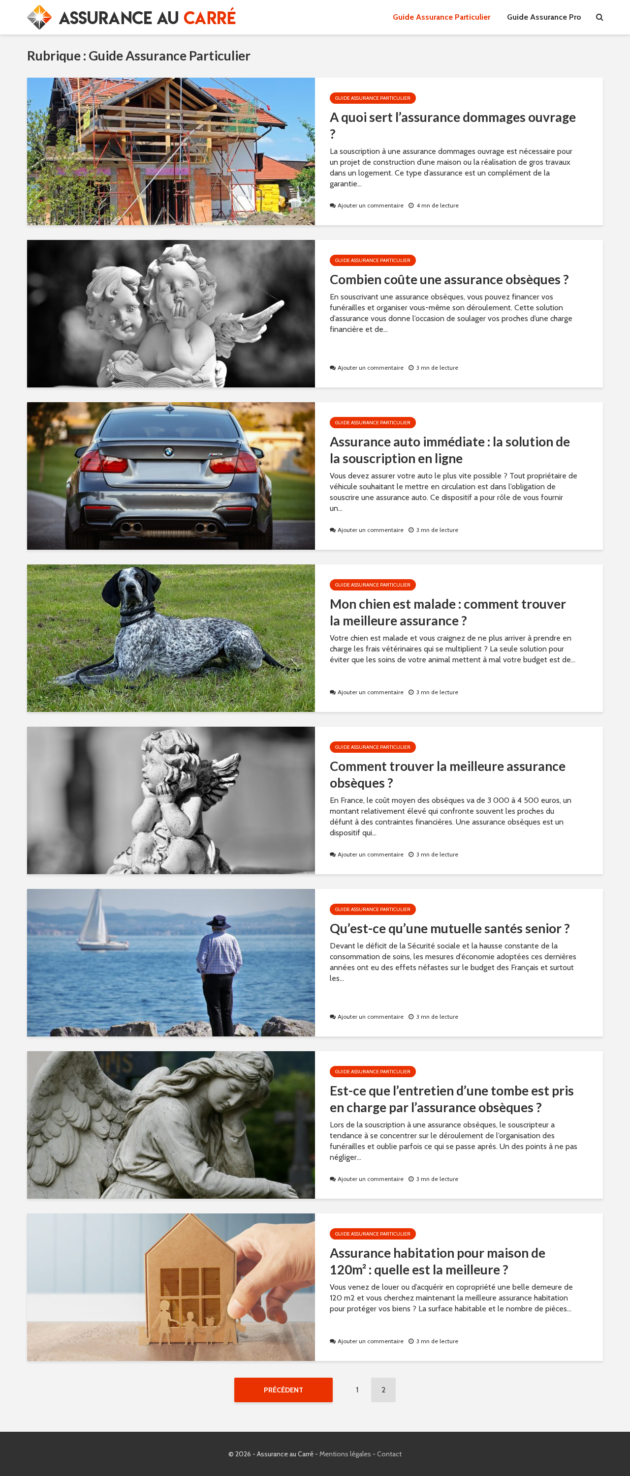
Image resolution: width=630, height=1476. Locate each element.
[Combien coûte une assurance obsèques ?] (171, 313)
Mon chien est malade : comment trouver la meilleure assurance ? (448, 612)
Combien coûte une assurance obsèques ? (449, 279)
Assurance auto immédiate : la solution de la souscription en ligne (450, 450)
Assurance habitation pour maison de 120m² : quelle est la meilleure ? (437, 1261)
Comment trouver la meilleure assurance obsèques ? (448, 774)
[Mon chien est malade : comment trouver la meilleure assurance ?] (171, 637)
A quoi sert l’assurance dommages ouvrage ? (453, 125)
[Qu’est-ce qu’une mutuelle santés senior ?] (171, 962)
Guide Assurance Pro (544, 17)
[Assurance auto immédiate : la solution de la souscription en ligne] (171, 475)
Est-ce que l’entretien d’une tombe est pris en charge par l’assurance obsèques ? (452, 1099)
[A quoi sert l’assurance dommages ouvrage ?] (171, 150)
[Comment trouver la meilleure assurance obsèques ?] (171, 799)
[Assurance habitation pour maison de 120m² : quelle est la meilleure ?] (171, 1286)
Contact (389, 1453)
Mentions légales (345, 1453)
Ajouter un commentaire (371, 205)
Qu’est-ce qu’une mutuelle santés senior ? (450, 928)
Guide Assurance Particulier (441, 17)
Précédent (283, 1390)
